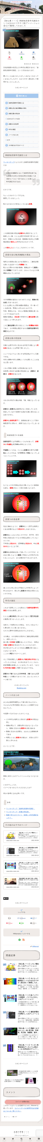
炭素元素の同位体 (14, 113)
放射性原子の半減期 (13, 119)
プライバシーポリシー (21, 1135)
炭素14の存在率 (14, 124)
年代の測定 (12, 129)
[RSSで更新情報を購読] (23, 940)
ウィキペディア (8, 162)
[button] (34, 58)
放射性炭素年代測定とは (16, 103)
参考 (8, 140)
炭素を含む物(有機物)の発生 (17, 108)
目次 (20, 96)
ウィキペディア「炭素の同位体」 (18, 812)
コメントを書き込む (22, 1101)
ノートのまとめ (13, 135)
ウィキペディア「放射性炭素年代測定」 (20, 808)
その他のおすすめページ (16, 145)
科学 (7, 898)
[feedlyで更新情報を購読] (19, 940)
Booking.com (21, 688)
